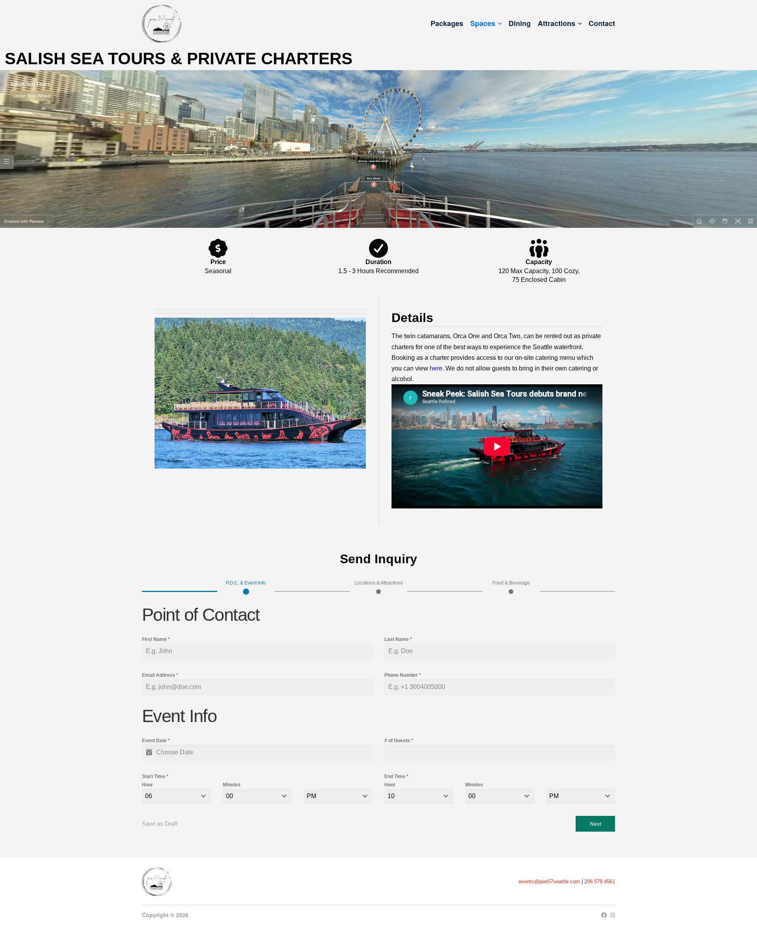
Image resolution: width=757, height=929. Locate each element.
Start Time (155, 776)
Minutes (232, 785)
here (436, 368)
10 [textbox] (391, 796)
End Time (396, 776)
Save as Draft (159, 823)
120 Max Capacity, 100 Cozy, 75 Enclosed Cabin (539, 275)
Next (595, 824)
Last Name (398, 639)
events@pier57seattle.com (549, 881)
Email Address (160, 675)
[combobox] (176, 796)
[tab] (245, 586)
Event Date (156, 740)
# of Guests (398, 740)
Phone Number (402, 675)
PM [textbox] (311, 796)
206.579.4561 (599, 881)
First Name (156, 639)
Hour (147, 785)
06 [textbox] (148, 796)
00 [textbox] (229, 796)
